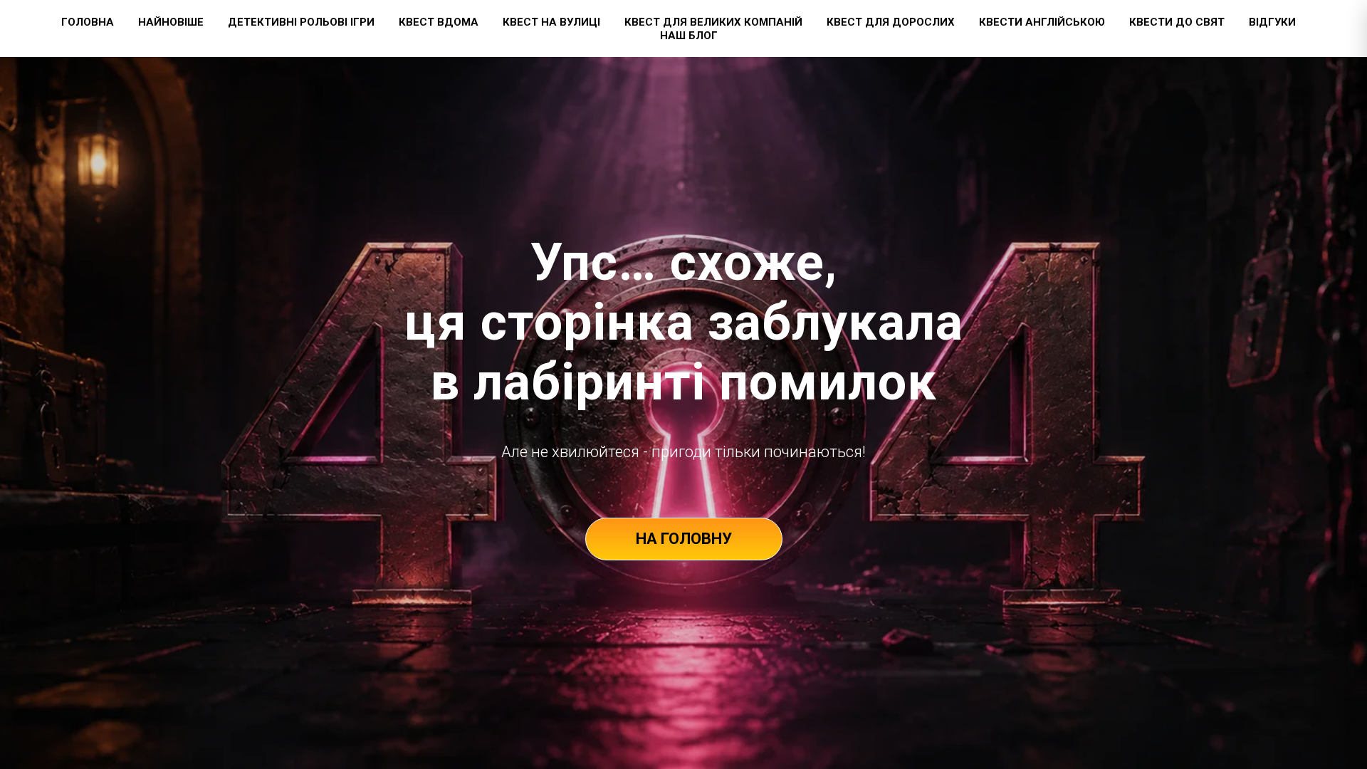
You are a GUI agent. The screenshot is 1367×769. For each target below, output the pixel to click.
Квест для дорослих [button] (891, 22)
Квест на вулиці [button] (551, 22)
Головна (87, 22)
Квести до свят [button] (1177, 22)
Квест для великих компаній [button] (713, 22)
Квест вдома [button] (438, 22)
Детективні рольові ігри (301, 22)
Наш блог (689, 35)
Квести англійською (1042, 22)
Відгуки (1272, 22)
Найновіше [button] (171, 22)
